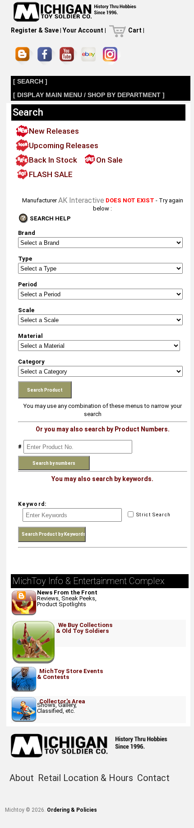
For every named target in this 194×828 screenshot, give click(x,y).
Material (30, 335)
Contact (153, 777)
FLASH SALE (51, 174)
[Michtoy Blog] (24, 56)
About (21, 777)
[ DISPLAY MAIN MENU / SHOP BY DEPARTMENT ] (89, 94)
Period (27, 284)
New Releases (54, 131)
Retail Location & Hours (85, 777)
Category (31, 361)
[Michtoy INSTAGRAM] (111, 56)
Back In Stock (53, 159)
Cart (135, 30)
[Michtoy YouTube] (68, 56)
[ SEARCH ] (30, 81)
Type (25, 258)
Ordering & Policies (72, 810)
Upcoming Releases (63, 145)
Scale (26, 310)
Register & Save (35, 30)
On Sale (109, 159)
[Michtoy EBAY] (90, 56)
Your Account (83, 30)
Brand (26, 232)
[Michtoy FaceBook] (46, 56)
